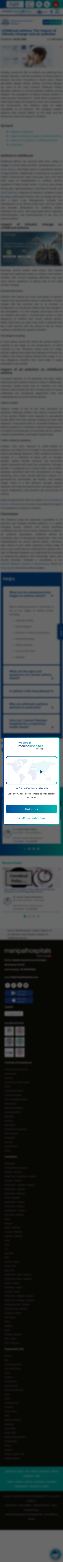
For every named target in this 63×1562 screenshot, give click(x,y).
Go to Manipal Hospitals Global (31, 817)
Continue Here (31, 808)
